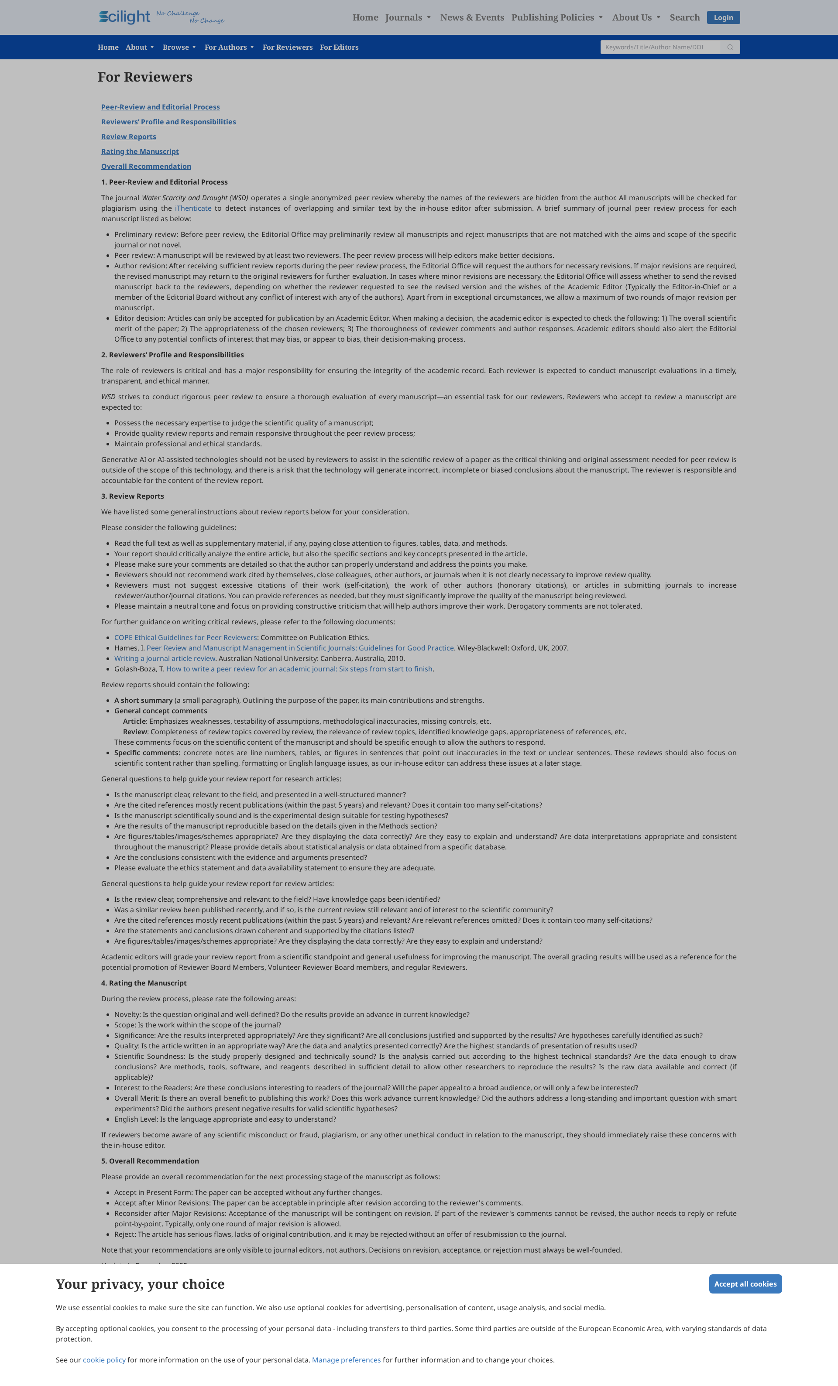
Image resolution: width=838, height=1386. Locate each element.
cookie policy (104, 1360)
